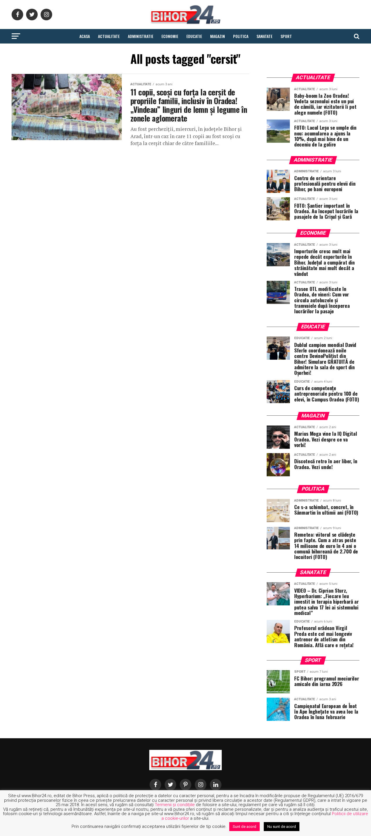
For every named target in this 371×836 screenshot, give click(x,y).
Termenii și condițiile (175, 804)
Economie (169, 36)
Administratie (140, 36)
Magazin (217, 36)
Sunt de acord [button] (244, 826)
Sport (286, 36)
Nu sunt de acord (281, 826)
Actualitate (109, 36)
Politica (240, 36)
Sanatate (264, 36)
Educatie (194, 36)
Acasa (84, 36)
